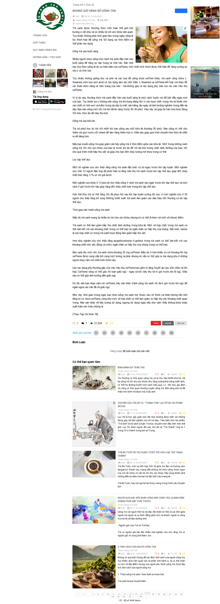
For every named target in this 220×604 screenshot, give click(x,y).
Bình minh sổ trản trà (131, 367)
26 (124, 596)
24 (112, 596)
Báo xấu (180, 323)
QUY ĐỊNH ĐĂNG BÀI (45, 49)
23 (181, 594)
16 (142, 594)
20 (164, 594)
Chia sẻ (90, 4)
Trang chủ (77, 4)
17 (147, 594)
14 (130, 594)
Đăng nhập (116, 351)
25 (118, 596)
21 (170, 594)
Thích (155, 323)
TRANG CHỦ (40, 35)
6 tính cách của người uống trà (137, 546)
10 (108, 594)
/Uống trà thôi (44, 91)
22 (176, 594)
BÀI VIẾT (104, 20)
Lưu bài (168, 323)
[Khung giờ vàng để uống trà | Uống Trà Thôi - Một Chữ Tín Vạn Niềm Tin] (50, 29)
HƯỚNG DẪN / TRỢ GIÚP (47, 57)
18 (153, 594)
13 (125, 594)
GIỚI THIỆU (39, 42)
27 (130, 596)
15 (136, 594)
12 (119, 594)
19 (159, 594)
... (88, 594)
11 (114, 594)
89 (141, 596)
